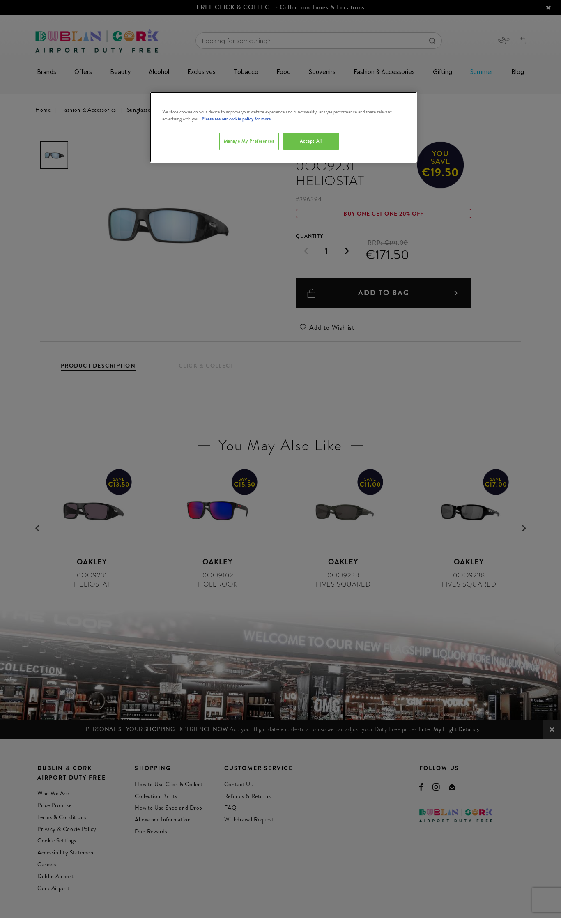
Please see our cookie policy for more (236, 118)
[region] (283, 127)
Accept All (311, 141)
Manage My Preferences (249, 141)
